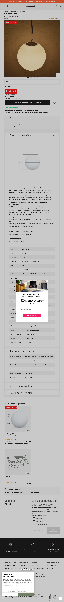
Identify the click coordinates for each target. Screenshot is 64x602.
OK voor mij (26, 594)
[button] (3, 597)
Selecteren (9, 594)
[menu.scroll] (60, 598)
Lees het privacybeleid (8, 589)
